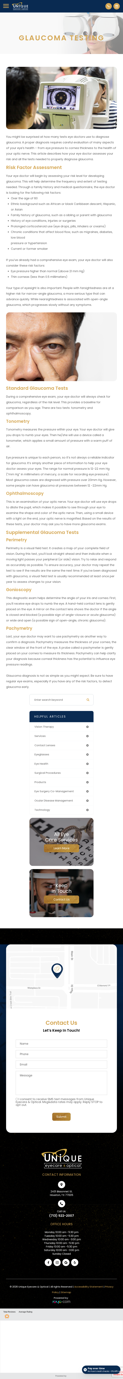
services (40, 736)
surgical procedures (47, 773)
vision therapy (44, 727)
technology (42, 810)
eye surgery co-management (54, 791)
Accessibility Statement (88, 1286)
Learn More (61, 848)
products (40, 782)
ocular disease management (53, 800)
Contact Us (61, 899)
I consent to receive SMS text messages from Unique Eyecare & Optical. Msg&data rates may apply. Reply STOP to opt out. (59, 1101)
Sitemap (66, 1292)
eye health (41, 764)
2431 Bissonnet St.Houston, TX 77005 (61, 1193)
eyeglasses (41, 754)
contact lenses (44, 745)
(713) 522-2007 (61, 1215)
